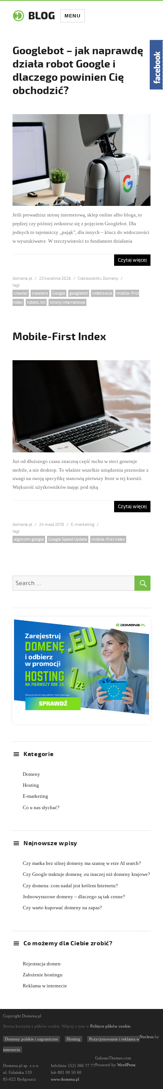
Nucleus (146, 1036)
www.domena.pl (65, 1079)
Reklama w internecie (45, 986)
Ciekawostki (89, 278)
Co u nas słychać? (41, 807)
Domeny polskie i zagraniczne (31, 1039)
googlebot (78, 293)
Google (58, 293)
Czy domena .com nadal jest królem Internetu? (70, 885)
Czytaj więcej (132, 260)
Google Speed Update (67, 539)
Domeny (110, 278)
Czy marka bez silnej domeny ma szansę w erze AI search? (82, 863)
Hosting (31, 785)
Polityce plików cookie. (111, 1026)
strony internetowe (67, 302)
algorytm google (29, 539)
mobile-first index (108, 539)
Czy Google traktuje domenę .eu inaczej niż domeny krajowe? (86, 874)
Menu (72, 16)
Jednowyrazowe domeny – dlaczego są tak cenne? (74, 896)
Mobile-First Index (59, 337)
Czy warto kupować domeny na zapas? (62, 907)
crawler (21, 293)
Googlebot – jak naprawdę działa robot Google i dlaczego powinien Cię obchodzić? (78, 70)
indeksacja (102, 293)
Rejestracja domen (42, 964)
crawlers (40, 293)
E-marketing (82, 524)
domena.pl (22, 278)
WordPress (125, 1064)
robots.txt (36, 302)
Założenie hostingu (43, 975)
